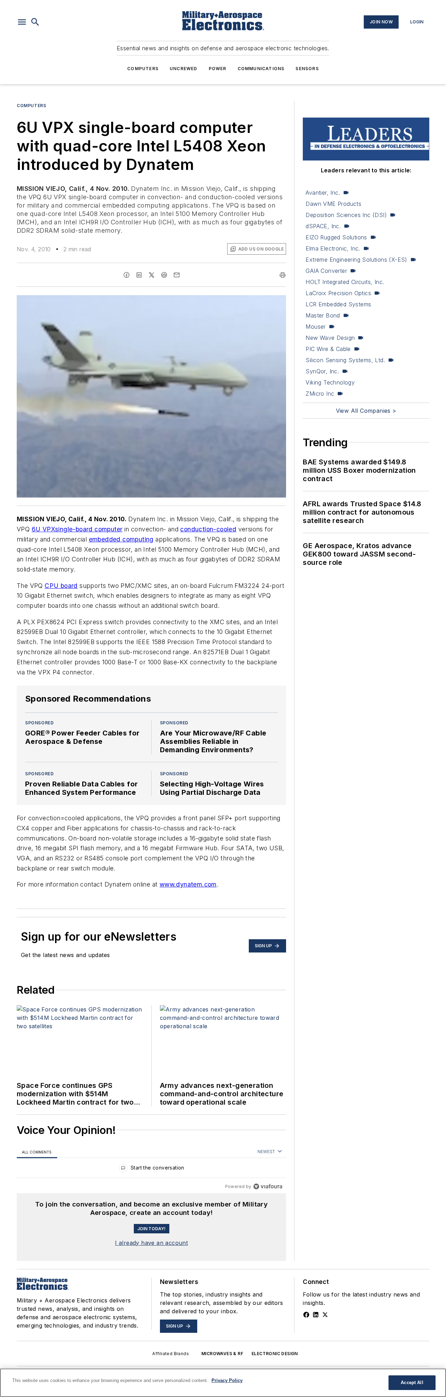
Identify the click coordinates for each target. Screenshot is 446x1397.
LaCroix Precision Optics (338, 293)
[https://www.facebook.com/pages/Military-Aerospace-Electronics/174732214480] (306, 1314)
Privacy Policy (227, 1380)
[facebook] (126, 274)
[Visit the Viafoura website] (268, 1186)
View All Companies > (366, 410)
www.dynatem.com (188, 884)
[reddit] (164, 274)
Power (217, 68)
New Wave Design (330, 337)
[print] (282, 274)
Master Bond (323, 315)
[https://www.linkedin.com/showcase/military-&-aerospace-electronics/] (315, 1314)
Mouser (315, 326)
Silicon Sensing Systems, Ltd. (345, 360)
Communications (261, 68)
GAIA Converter (326, 270)
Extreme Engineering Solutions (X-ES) (356, 259)
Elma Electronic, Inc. (333, 248)
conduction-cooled (208, 529)
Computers (143, 68)
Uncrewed (184, 68)
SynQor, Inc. (322, 371)
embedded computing (121, 539)
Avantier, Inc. (323, 192)
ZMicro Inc (320, 393)
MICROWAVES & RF (222, 1353)
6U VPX (43, 529)
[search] (35, 22)
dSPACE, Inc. (323, 226)
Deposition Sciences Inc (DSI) (346, 214)
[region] (151, 1169)
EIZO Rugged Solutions (336, 237)
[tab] (37, 1152)
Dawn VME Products (333, 203)
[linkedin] (139, 274)
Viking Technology (330, 382)
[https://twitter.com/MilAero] (325, 1314)
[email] (176, 274)
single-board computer (88, 529)
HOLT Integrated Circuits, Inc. (345, 281)
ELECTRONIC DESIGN (275, 1353)
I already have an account (151, 1242)
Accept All (412, 1382)
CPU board (61, 585)
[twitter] (151, 274)
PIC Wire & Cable (328, 348)
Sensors (306, 68)
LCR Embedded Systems (338, 304)
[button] (22, 22)
